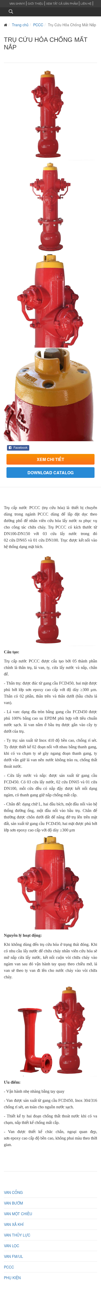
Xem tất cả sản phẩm (62, 3)
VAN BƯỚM (13, 1203)
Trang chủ (20, 24)
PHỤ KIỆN (12, 1277)
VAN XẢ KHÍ (14, 1224)
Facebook (20, 447)
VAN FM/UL (13, 1256)
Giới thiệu (35, 3)
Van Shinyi (17, 3)
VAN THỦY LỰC (17, 1235)
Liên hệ (86, 3)
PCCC (38, 24)
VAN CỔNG (13, 1192)
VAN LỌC (11, 1245)
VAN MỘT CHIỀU (18, 1213)
